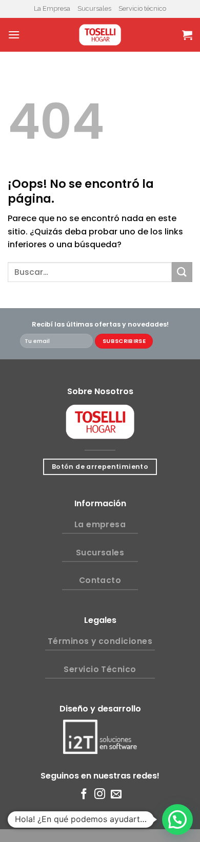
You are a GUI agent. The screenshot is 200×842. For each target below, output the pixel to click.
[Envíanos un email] (116, 795)
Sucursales (94, 8)
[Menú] (14, 34)
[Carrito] (187, 35)
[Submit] (182, 272)
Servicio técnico (142, 8)
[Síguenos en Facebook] (83, 795)
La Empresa (52, 8)
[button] (177, 819)
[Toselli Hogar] (100, 35)
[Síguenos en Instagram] (99, 795)
